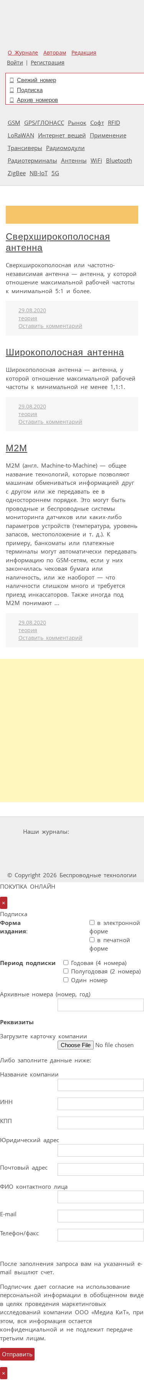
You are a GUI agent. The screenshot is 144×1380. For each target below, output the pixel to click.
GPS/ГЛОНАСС (44, 122)
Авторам (54, 52)
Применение (108, 135)
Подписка (30, 90)
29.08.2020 (32, 310)
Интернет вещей (62, 135)
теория (27, 318)
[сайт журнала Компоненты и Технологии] (71, 846)
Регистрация (48, 62)
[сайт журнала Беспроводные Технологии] (118, 846)
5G (55, 173)
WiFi (96, 160)
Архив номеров (37, 100)
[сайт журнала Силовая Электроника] (96, 831)
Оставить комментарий (50, 326)
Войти (15, 62)
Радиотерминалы (32, 160)
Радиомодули (65, 148)
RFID (114, 122)
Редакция (83, 52)
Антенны (74, 160)
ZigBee (17, 173)
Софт (97, 122)
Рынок (77, 122)
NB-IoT (39, 173)
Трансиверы (25, 148)
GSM (14, 122)
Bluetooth (119, 160)
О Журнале (23, 52)
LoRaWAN (21, 135)
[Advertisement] (72, 730)
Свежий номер (36, 80)
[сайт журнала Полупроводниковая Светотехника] (51, 860)
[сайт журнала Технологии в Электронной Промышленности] (24, 846)
